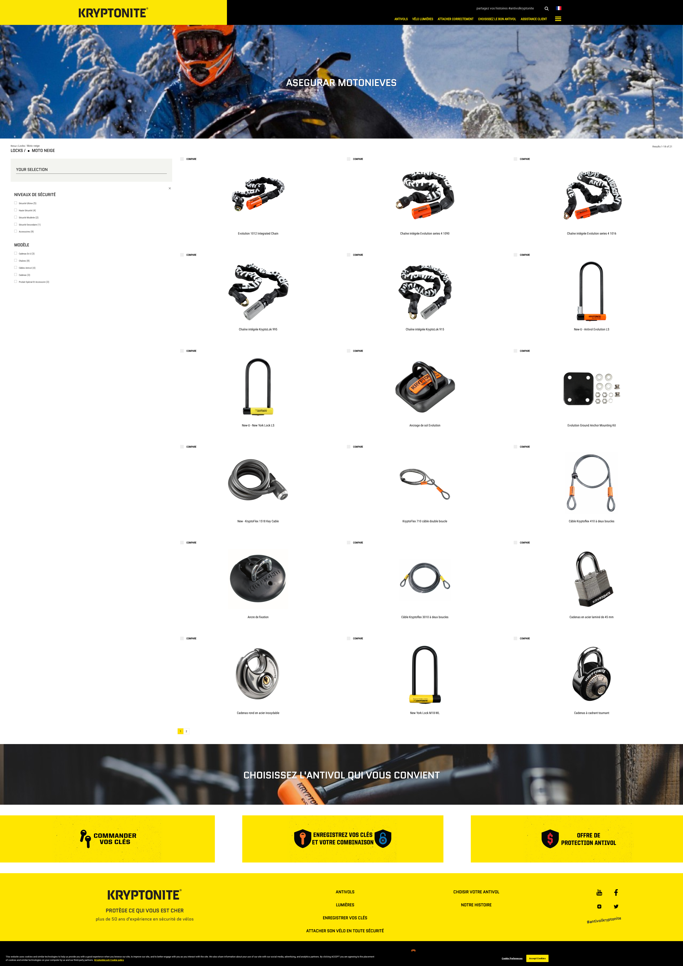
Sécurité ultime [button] (27, 203)
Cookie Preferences (512, 958)
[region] (341, 958)
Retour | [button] (14, 146)
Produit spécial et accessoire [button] (34, 281)
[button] (559, 8)
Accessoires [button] (26, 231)
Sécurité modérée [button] (29, 217)
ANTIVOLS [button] (401, 19)
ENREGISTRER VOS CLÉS (345, 918)
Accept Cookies (537, 958)
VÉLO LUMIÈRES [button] (422, 19)
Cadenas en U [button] (27, 253)
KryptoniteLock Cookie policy (109, 960)
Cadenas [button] (24, 275)
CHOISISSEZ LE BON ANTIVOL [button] (497, 19)
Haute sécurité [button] (27, 210)
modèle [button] (21, 245)
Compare (191, 159)
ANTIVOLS (345, 892)
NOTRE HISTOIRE (476, 905)
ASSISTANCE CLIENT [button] (534, 19)
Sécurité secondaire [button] (30, 224)
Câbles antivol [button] (27, 267)
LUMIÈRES (345, 905)
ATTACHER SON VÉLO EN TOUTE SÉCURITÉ (345, 931)
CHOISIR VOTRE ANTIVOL (476, 892)
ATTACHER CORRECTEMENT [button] (455, 19)
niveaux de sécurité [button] (35, 194)
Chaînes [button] (24, 260)
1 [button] (180, 731)
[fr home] (113, 12)
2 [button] (186, 731)
